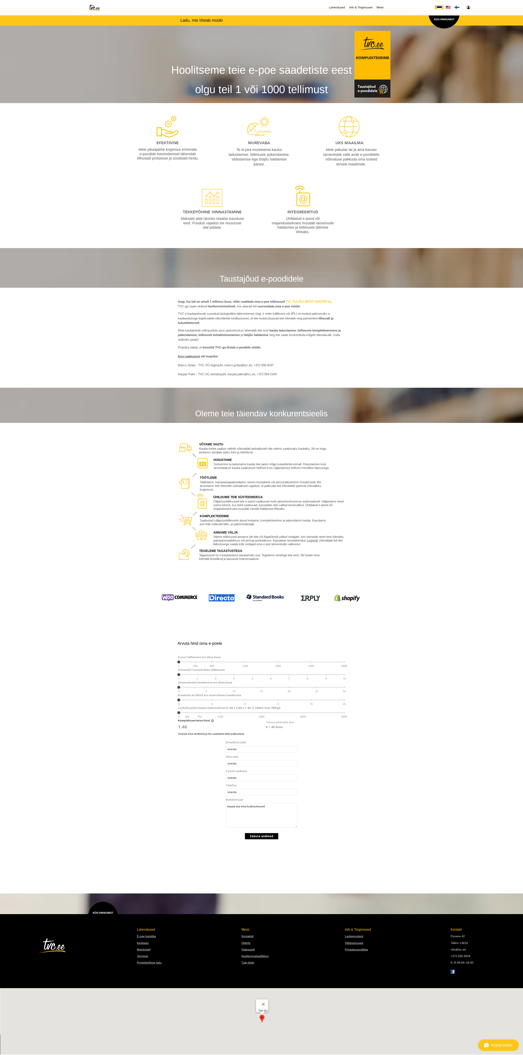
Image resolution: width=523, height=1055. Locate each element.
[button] (337, 7)
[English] (448, 7)
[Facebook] (453, 972)
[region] (166, 126)
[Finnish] (456, 7)
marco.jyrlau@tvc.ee (238, 365)
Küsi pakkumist (189, 356)
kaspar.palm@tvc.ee (241, 374)
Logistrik (312, 540)
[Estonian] (439, 7)
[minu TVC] (468, 7)
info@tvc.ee (458, 949)
